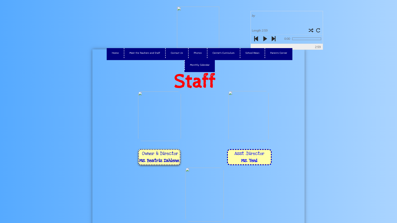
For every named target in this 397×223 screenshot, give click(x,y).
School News (252, 53)
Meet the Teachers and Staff (144, 53)
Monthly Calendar (200, 65)
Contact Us (177, 53)
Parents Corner (278, 53)
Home (115, 53)
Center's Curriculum (224, 53)
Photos (198, 53)
